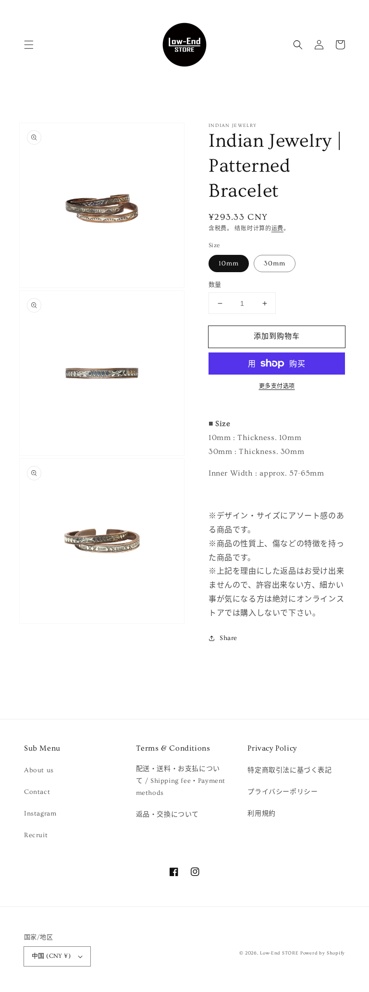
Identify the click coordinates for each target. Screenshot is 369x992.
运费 (277, 229)
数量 (215, 284)
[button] (28, 44)
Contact (37, 792)
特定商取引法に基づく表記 (289, 770)
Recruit (36, 835)
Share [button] (228, 638)
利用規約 (261, 813)
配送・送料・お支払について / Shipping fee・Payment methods (180, 781)
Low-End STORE (279, 953)
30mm (274, 263)
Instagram (40, 813)
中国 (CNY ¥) (51, 956)
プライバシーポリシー (282, 792)
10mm (229, 263)
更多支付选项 (277, 386)
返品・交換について (167, 814)
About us (39, 770)
